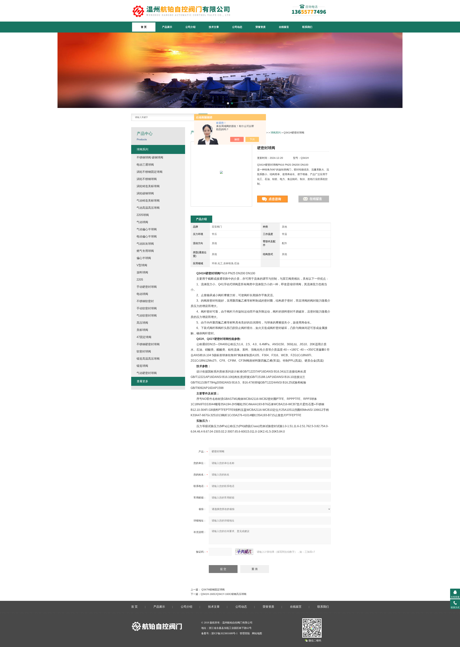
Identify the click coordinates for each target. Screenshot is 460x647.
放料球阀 (142, 272)
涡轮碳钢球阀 (145, 193)
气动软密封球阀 (147, 315)
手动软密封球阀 (147, 308)
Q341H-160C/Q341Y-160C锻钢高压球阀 (223, 594)
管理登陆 (245, 633)
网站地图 (257, 633)
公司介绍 (190, 27)
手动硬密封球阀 (147, 286)
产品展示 (167, 27)
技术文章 (214, 27)
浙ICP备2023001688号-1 (224, 633)
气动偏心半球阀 (147, 229)
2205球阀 (143, 214)
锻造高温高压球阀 (148, 358)
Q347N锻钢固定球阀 (213, 589)
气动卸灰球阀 (145, 243)
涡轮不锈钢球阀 (147, 179)
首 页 (134, 606)
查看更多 (142, 381)
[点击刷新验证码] (244, 552)
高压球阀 (142, 322)
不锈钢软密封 (145, 301)
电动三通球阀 (145, 164)
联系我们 (307, 27)
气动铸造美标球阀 (148, 200)
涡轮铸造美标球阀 (148, 186)
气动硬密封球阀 (147, 373)
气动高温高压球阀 (148, 207)
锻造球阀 (142, 365)
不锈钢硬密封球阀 (148, 344)
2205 (140, 279)
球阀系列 (276, 132)
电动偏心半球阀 (147, 236)
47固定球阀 (144, 337)
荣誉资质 (261, 27)
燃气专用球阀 (145, 250)
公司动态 (237, 27)
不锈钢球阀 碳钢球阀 (150, 157)
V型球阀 (142, 265)
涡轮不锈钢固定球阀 (149, 171)
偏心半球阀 (144, 258)
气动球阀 (142, 222)
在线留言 (284, 27)
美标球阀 (142, 329)
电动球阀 (142, 293)
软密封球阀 (144, 351)
